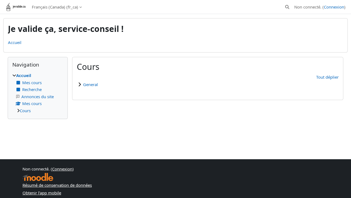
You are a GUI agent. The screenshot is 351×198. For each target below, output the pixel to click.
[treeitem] (37, 93)
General (90, 84)
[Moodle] (37, 177)
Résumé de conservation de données (57, 185)
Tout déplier (327, 77)
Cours (25, 110)
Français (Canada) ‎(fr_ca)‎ (55, 7)
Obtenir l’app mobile (41, 193)
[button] (287, 7)
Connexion (334, 7)
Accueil (14, 42)
